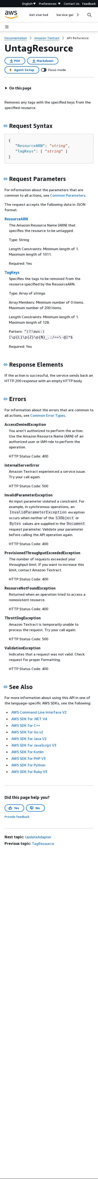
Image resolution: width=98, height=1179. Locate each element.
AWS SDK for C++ (25, 725)
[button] (18, 88)
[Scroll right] (77, 14)
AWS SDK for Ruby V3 (29, 771)
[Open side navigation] (7, 26)
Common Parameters (67, 195)
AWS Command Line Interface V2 (39, 712)
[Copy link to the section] (5, 126)
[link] (78, 38)
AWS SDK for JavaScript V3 (33, 745)
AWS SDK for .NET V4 (29, 719)
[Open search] (89, 14)
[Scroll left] (26, 14)
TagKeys (26, 151)
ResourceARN (30, 146)
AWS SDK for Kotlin (27, 752)
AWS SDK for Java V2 (28, 738)
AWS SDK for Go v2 (27, 732)
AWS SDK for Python (28, 765)
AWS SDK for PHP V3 (28, 758)
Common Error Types (47, 415)
